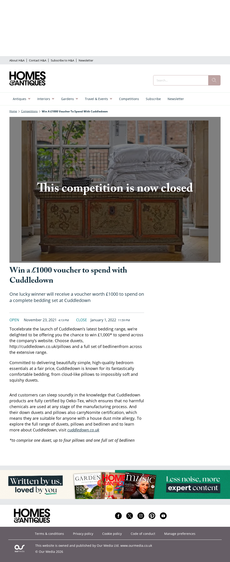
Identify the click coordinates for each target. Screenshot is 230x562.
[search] (214, 80)
